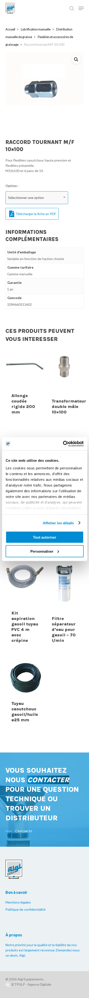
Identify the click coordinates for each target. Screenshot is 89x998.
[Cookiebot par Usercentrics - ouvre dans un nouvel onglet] (63, 444)
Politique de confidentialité (25, 909)
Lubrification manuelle (36, 29)
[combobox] (36, 197)
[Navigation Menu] (81, 8)
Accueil (10, 29)
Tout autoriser (44, 537)
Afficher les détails (58, 523)
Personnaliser (41, 551)
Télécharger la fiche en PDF (35, 214)
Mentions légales (18, 902)
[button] (76, 59)
